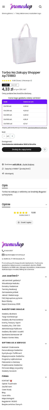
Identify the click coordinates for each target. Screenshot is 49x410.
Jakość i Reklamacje (10, 295)
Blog (3, 392)
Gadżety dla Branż (9, 314)
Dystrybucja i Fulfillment (12, 353)
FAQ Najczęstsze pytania (12, 298)
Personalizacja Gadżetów (12, 350)
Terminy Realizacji (9, 289)
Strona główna (7, 13)
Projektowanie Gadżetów (12, 365)
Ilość (4, 132)
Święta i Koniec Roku (10, 337)
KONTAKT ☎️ (7, 381)
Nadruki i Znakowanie (10, 347)
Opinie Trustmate (9, 383)
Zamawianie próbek (10, 292)
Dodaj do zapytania (21, 149)
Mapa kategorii (8, 398)
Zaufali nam (7, 386)
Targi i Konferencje (9, 317)
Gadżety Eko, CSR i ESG (11, 326)
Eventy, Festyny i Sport (11, 323)
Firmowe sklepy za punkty (12, 368)
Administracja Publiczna (12, 328)
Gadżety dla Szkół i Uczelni (13, 331)
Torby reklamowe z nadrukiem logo (28, 13)
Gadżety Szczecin (9, 371)
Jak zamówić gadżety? (11, 280)
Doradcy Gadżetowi (10, 286)
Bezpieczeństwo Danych (12, 404)
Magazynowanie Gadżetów (13, 356)
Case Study (6, 389)
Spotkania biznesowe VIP (12, 334)
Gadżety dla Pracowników (12, 320)
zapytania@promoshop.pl (37, 128)
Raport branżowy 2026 (11, 304)
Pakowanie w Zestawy (11, 362)
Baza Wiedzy (7, 301)
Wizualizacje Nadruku (10, 283)
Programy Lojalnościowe (12, 359)
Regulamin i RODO (9, 401)
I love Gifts (6, 395)
